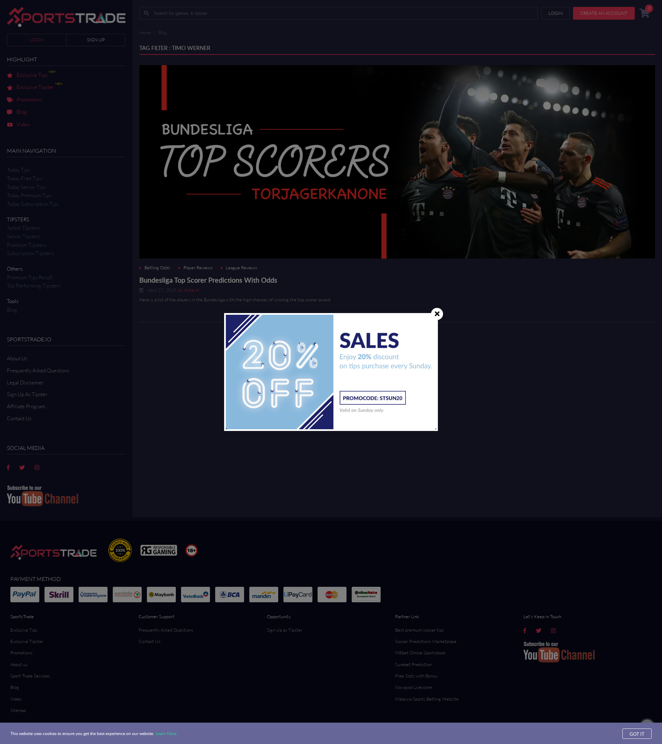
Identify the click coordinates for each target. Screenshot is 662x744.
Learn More (166, 733)
